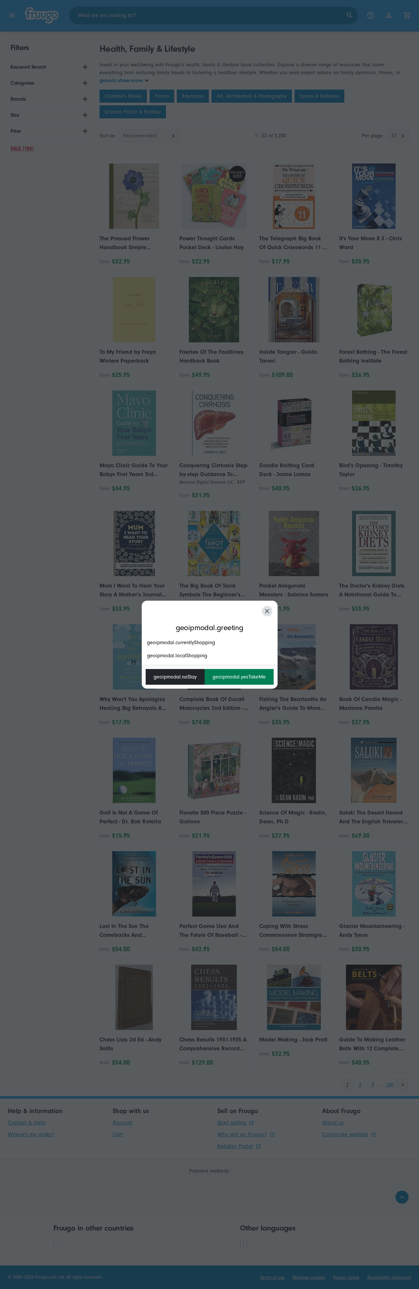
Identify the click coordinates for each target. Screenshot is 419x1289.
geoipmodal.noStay (175, 677)
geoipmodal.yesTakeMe (239, 677)
